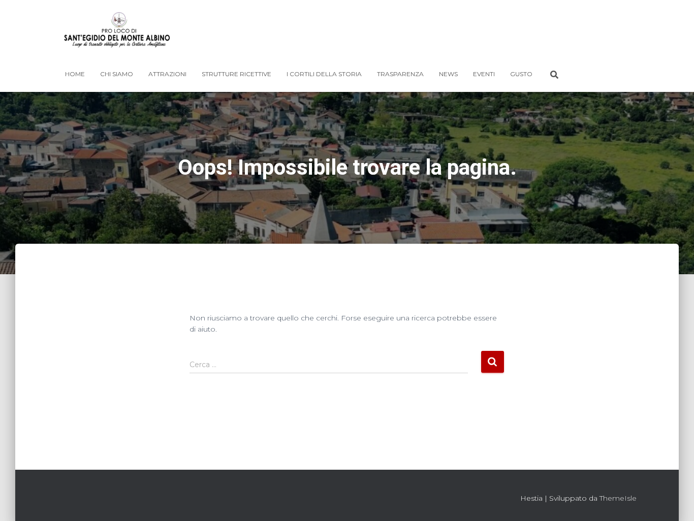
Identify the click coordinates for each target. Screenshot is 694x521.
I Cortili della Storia (324, 74)
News (448, 74)
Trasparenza (400, 74)
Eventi (484, 74)
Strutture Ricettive (236, 74)
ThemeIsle (618, 498)
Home (75, 74)
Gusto (521, 74)
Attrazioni (167, 74)
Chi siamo (116, 74)
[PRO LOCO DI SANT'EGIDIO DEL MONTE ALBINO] (117, 32)
